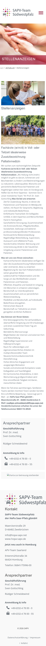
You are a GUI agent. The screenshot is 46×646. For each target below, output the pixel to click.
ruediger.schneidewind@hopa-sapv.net (24, 403)
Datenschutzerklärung (18, 637)
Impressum (35, 637)
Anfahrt (24, 643)
